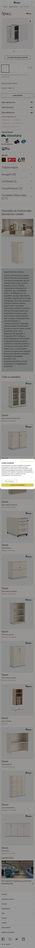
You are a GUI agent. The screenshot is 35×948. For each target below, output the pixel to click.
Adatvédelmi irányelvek (27, 461)
